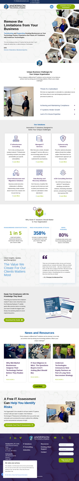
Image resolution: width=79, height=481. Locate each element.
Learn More (16, 162)
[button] (51, 7)
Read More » (10, 379)
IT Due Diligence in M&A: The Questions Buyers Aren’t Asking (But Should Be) (39, 368)
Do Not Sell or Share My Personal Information (16, 475)
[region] (20, 469)
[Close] (35, 462)
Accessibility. (40, 476)
